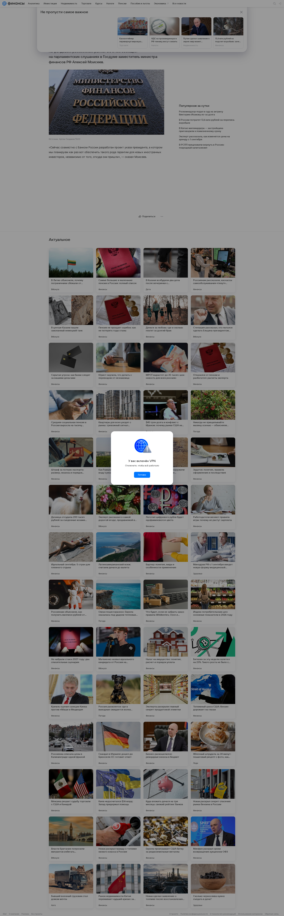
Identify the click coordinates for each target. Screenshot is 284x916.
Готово (142, 474)
